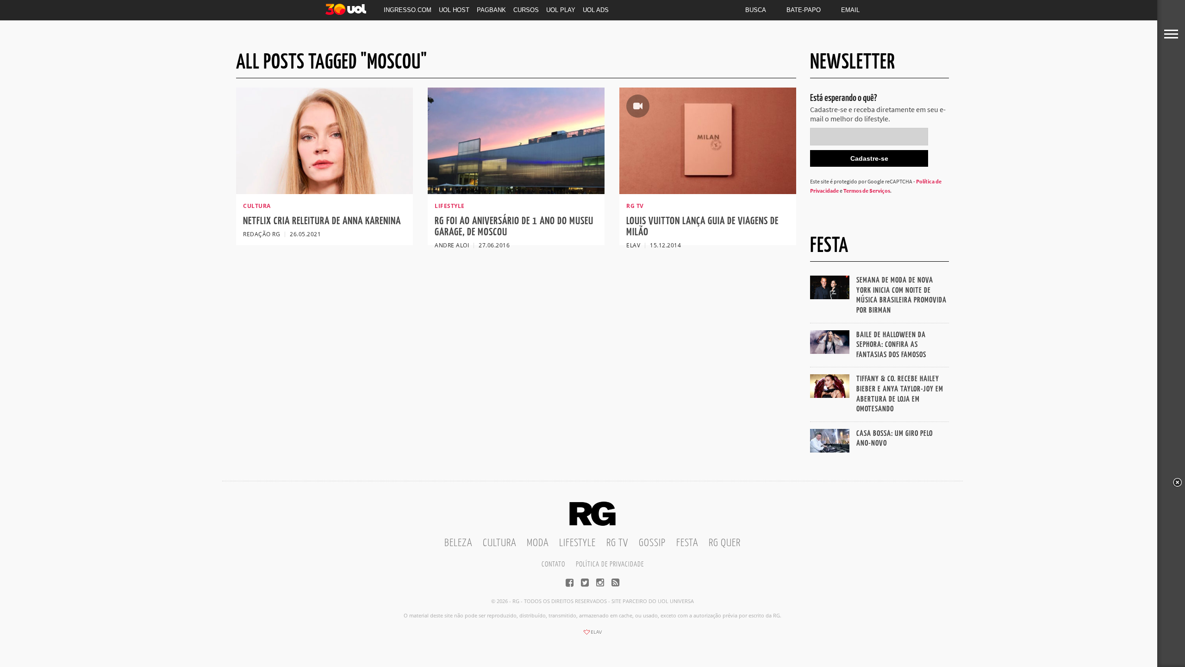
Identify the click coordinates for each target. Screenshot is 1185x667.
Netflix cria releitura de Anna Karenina (322, 221)
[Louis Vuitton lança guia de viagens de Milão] (707, 191)
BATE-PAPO (803, 9)
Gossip (652, 543)
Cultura (499, 543)
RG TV (617, 543)
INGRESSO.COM (407, 9)
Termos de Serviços (866, 190)
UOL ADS (596, 9)
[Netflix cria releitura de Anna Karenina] (324, 191)
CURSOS (526, 9)
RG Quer (725, 543)
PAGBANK (491, 9)
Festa (687, 543)
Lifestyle (577, 543)
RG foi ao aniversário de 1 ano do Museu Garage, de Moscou (514, 227)
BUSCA (755, 9)
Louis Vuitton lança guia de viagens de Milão (702, 227)
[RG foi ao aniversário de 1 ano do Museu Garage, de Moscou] (516, 191)
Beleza (458, 543)
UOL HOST (454, 9)
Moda (538, 543)
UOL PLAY (560, 9)
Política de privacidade (610, 564)
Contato (553, 564)
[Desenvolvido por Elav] (592, 635)
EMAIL (850, 9)
